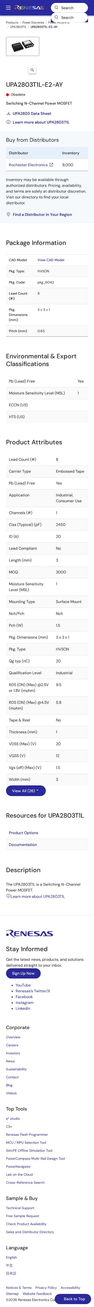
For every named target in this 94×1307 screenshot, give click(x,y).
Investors (13, 1053)
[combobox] (69, 17)
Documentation (23, 844)
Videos (11, 1093)
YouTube (23, 985)
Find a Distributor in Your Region (42, 214)
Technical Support (20, 1208)
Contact (12, 1077)
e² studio (13, 1118)
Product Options (23, 832)
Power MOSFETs (58, 22)
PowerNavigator (18, 1166)
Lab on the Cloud (19, 1174)
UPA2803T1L (18, 27)
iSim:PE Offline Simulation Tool (29, 1150)
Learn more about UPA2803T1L (41, 122)
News (10, 1061)
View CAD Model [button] (51, 260)
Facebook (24, 996)
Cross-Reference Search (25, 1182)
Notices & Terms (19, 1287)
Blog (9, 1085)
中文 (9, 1265)
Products (12, 22)
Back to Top (74, 1298)
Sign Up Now (23, 973)
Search (69, 8)
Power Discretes (33, 22)
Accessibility (70, 1287)
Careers (12, 1045)
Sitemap (12, 1293)
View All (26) (23, 790)
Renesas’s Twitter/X (33, 991)
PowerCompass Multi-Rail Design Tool (35, 1158)
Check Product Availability (26, 1224)
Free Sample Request (22, 1216)
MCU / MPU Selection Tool (26, 1142)
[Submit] (56, 17)
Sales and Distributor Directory (30, 1232)
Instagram (25, 1002)
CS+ (9, 1126)
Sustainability (16, 1069)
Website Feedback (37, 1293)
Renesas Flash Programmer (27, 1134)
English (11, 1257)
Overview (13, 1037)
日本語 (11, 1273)
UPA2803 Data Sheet (32, 113)
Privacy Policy (46, 1287)
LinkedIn (23, 1008)
